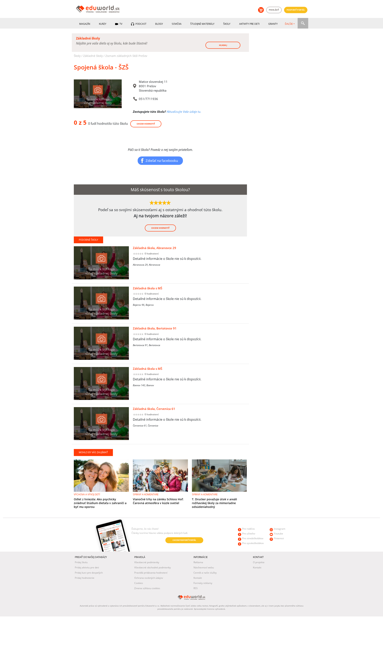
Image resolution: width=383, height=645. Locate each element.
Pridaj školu (81, 562)
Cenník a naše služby (205, 572)
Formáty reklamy (202, 583)
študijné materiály (202, 24)
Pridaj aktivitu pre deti (87, 567)
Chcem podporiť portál (184, 540)
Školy (226, 24)
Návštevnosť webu (203, 567)
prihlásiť (274, 10)
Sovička (177, 24)
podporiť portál (296, 10)
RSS (195, 588)
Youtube (278, 533)
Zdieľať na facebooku (162, 160)
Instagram (279, 528)
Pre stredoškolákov (252, 538)
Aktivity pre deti (249, 24)
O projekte (259, 562)
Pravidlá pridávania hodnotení (150, 572)
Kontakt (197, 578)
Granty (273, 24)
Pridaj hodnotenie (84, 578)
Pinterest (279, 538)
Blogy (159, 24)
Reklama (198, 562)
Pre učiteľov (248, 533)
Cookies (138, 583)
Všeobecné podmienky (146, 562)
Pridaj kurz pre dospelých (89, 572)
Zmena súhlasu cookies (147, 588)
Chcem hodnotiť (146, 123)
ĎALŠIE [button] (289, 24)
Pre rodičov (248, 528)
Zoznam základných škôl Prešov (126, 56)
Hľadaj (223, 45)
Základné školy (93, 56)
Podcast (140, 24)
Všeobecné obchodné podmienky (152, 567)
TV (120, 24)
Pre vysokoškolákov (253, 543)
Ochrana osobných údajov (148, 578)
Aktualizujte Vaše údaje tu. (184, 112)
